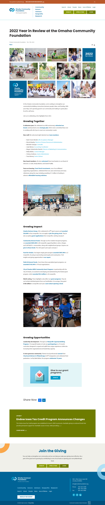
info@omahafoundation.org (80, 484)
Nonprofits (39, 14)
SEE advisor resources (34, 2)
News (79, 7)
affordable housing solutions (38, 175)
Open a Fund (80, 12)
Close (95, 2)
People (74, 7)
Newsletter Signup (26, 497)
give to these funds (29, 248)
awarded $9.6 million (39, 274)
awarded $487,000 (59, 252)
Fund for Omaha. (28, 252)
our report (47, 257)
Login (94, 7)
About (69, 7)
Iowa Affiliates (87, 7)
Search (64, 7)
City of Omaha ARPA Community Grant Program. (38, 269)
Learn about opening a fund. (54, 283)
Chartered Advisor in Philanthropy (34, 356)
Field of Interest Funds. (30, 262)
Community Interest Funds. (31, 241)
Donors (37, 9)
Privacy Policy (31, 502)
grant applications (38, 236)
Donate (68, 12)
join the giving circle (55, 233)
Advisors (38, 11)
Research (38, 16)
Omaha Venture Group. (30, 231)
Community (39, 7)
